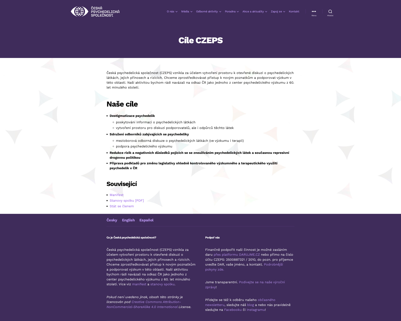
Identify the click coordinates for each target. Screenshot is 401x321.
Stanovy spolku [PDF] (127, 200)
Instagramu (256, 310)
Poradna (230, 11)
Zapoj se (276, 11)
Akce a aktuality (253, 11)
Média (185, 11)
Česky (112, 220)
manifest (139, 284)
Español (146, 220)
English (128, 220)
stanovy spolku (162, 284)
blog (250, 305)
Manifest (117, 195)
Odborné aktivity (207, 11)
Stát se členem (122, 206)
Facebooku (233, 310)
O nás (170, 11)
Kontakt (294, 11)
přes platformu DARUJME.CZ (237, 254)
